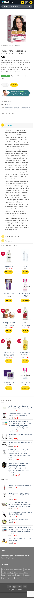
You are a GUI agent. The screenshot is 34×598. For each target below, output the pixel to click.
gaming (9, 572)
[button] (27, 2)
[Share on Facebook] (6, 113)
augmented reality (18, 569)
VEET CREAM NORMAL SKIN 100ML (25, 294)
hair (30, 107)
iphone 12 (15, 572)
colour (17, 107)
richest (28, 109)
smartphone (19, 578)
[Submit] (30, 6)
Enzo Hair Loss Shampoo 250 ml (25, 266)
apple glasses (9, 569)
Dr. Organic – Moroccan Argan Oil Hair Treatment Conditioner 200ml (8, 324)
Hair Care (17, 46)
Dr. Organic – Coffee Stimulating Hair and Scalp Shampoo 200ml (9, 354)
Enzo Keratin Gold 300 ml (9, 294)
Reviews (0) (8, 241)
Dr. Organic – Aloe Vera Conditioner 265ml (9, 266)
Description (8, 125)
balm (8, 107)
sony (24, 578)
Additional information (12, 236)
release (12, 578)
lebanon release (11, 575)
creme (21, 107)
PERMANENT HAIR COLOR (19, 109)
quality (7, 578)
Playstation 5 (27, 575)
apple (3, 569)
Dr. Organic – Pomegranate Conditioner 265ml (25, 324)
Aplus (5, 107)
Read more (8, 272)
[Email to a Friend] (13, 113)
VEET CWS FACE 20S (25, 383)
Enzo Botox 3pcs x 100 (8, 383)
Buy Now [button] (25, 272)
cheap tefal (27, 569)
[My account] (22, 2)
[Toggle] (2, 125)
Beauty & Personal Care (7, 46)
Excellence (25, 107)
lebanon (4, 575)
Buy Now (14, 85)
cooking (4, 572)
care (15, 107)
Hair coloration (5, 109)
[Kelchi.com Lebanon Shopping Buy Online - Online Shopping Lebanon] (10, 2)
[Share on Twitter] (9, 113)
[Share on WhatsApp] (3, 113)
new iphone (19, 575)
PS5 (3, 578)
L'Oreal (11, 109)
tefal (28, 578)
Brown (11, 107)
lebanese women (23, 572)
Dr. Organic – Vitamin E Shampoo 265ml (25, 353)
